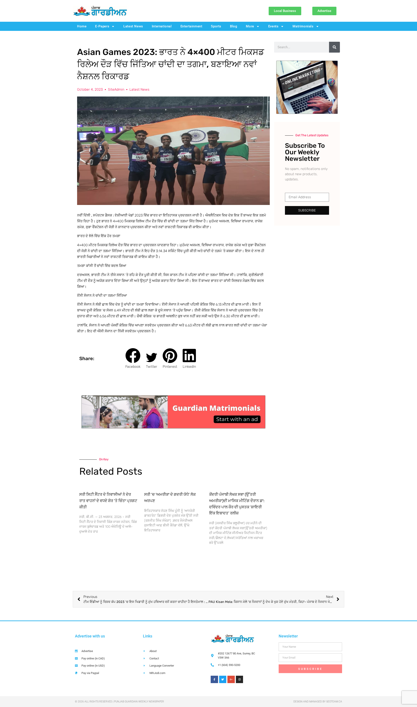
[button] (133, 358)
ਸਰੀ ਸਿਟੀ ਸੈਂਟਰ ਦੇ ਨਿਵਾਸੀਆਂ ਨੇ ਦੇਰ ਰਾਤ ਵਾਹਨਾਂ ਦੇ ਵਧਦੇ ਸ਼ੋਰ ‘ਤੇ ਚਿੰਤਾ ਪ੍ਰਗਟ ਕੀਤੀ (108, 500)
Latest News (133, 26)
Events (273, 26)
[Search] (334, 47)
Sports (216, 26)
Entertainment (191, 26)
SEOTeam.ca (334, 701)
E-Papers (102, 26)
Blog (233, 26)
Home (81, 26)
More (250, 26)
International (162, 26)
